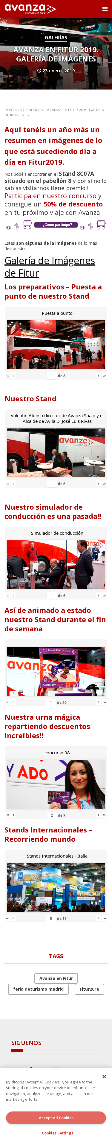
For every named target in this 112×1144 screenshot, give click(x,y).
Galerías (56, 37)
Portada (13, 109)
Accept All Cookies (56, 1117)
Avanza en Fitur (56, 978)
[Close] (104, 1076)
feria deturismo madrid (38, 989)
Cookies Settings (57, 1133)
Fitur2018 (89, 989)
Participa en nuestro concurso (50, 195)
